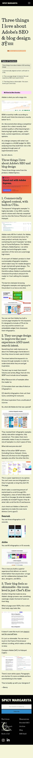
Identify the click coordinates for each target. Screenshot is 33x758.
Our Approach (6, 726)
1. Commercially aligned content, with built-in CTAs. (15, 71)
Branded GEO (24, 723)
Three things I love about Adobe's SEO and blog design (16, 66)
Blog (21, 730)
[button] (28, 3)
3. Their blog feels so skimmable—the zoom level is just (15, 82)
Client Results (6, 730)
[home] (12, 3)
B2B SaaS (22, 734)
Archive (22, 726)
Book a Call (5, 734)
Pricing (4, 723)
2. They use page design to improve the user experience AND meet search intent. (15, 77)
